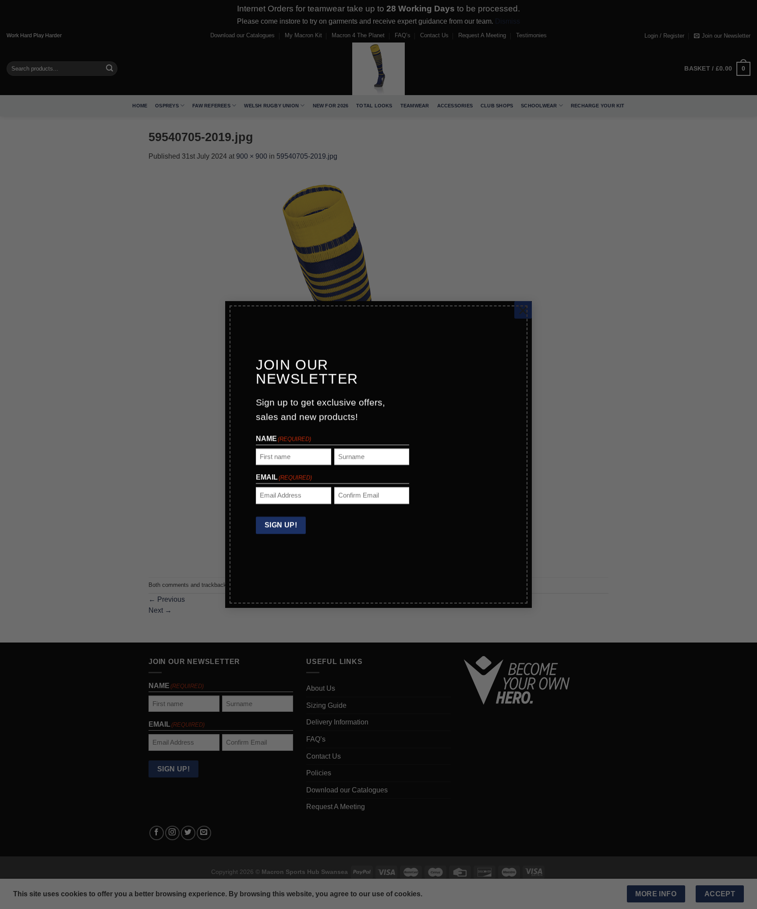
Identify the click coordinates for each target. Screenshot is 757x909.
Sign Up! (281, 525)
